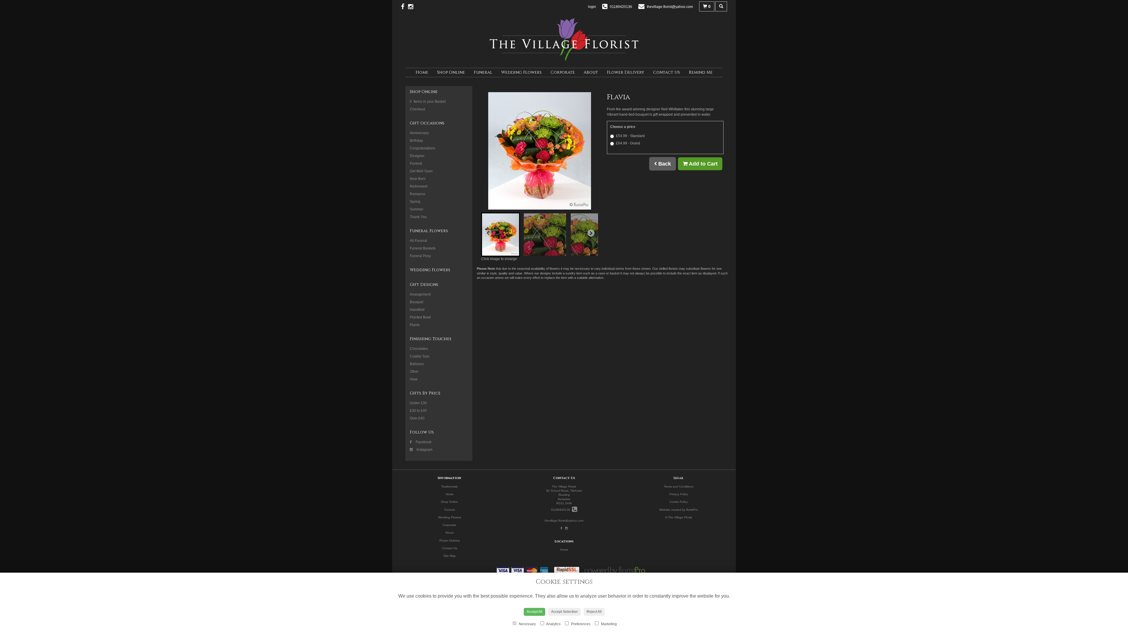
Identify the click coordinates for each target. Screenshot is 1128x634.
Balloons (417, 364)
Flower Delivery (625, 72)
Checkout (417, 109)
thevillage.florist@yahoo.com (564, 520)
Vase (414, 379)
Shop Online (451, 72)
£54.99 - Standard (630, 136)
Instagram (424, 450)
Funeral (483, 72)
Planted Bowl (420, 317)
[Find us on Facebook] (404, 6)
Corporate (562, 72)
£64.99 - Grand (628, 143)
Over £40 (417, 418)
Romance (417, 194)
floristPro (692, 509)
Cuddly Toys (419, 356)
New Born (418, 179)
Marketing (608, 624)
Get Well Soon (421, 171)
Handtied (417, 310)
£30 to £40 (418, 411)
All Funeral (418, 241)
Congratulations (422, 148)
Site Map (450, 555)
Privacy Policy (678, 494)
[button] (500, 235)
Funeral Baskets (423, 248)
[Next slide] (591, 233)
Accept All (534, 612)
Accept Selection (564, 612)
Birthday (416, 141)
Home (422, 72)
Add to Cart (703, 164)
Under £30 (418, 403)
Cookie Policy (678, 501)
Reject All (594, 612)
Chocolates (419, 349)
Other (414, 372)
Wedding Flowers (521, 72)
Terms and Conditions (678, 486)
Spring (415, 202)
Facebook (423, 442)
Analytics (552, 624)
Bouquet (416, 302)
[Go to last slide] (488, 233)
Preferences (580, 624)
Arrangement (420, 294)
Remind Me (701, 72)
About (591, 72)
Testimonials (449, 486)
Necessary (527, 624)
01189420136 (561, 509)
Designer (417, 156)
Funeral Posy (420, 256)
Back (664, 164)
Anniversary (419, 133)
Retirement (418, 186)
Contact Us (666, 72)
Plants (415, 325)
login (592, 7)
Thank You (418, 217)
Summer (416, 209)
